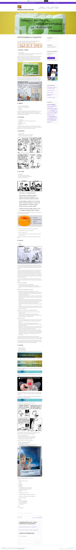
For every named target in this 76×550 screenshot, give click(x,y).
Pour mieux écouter (50, 92)
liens (55, 113)
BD (56, 106)
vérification (54, 120)
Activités (56, 8)
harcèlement (48, 112)
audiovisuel (53, 106)
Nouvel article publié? (52, 51)
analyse (53, 104)
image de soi (27, 513)
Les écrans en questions (51, 90)
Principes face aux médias (42, 8)
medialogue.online (25, 10)
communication (50, 108)
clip (52, 107)
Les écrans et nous (50, 8)
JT (54, 113)
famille (24, 513)
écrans (20, 513)
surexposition (48, 120)
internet (49, 113)
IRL (50, 113)
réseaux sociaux (31, 513)
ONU (24, 392)
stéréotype (54, 119)
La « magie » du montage (51, 97)
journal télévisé (52, 113)
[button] (23, 185)
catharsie (51, 107)
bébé (49, 107)
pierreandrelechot (25, 38)
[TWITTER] (56, 2)
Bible (47, 107)
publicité (53, 116)
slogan (25, 396)
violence (51, 120)
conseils (22, 513)
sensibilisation (50, 119)
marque (49, 114)
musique (49, 116)
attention (49, 106)
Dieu (50, 109)
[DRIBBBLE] (58, 2)
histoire (52, 112)
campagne (23, 368)
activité (49, 104)
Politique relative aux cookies (21, 548)
